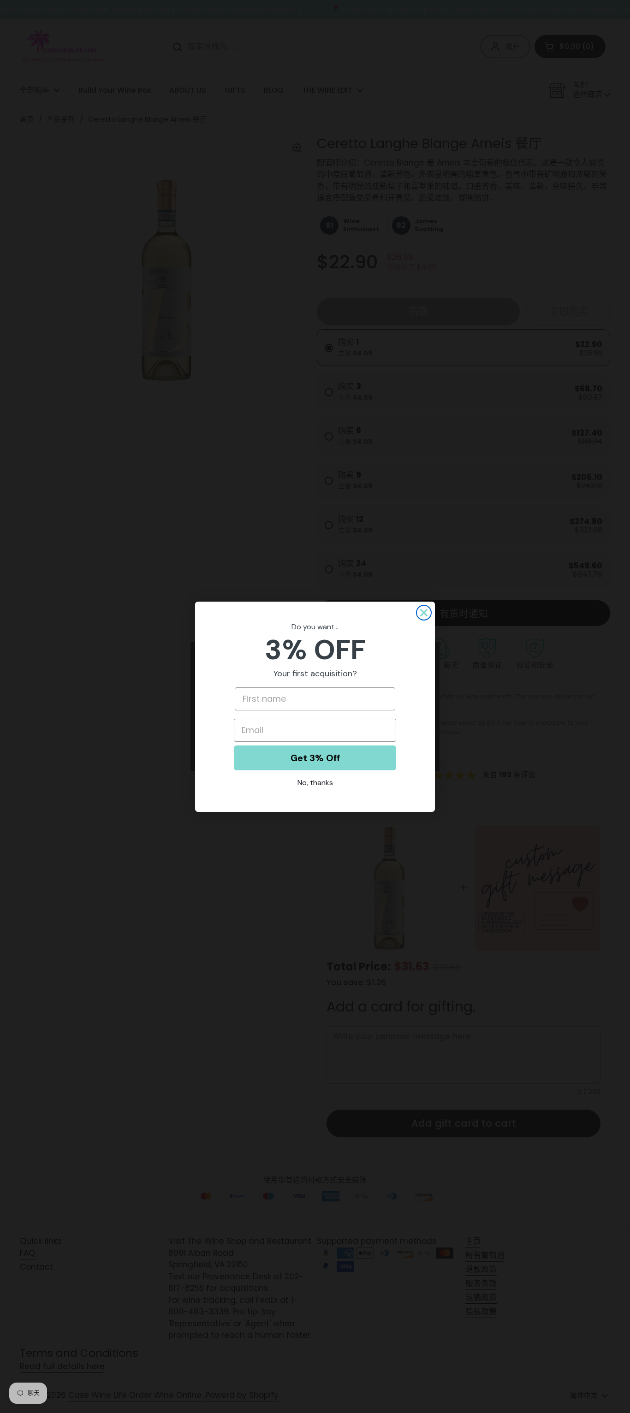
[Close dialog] (423, 612)
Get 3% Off (315, 758)
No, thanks (315, 782)
